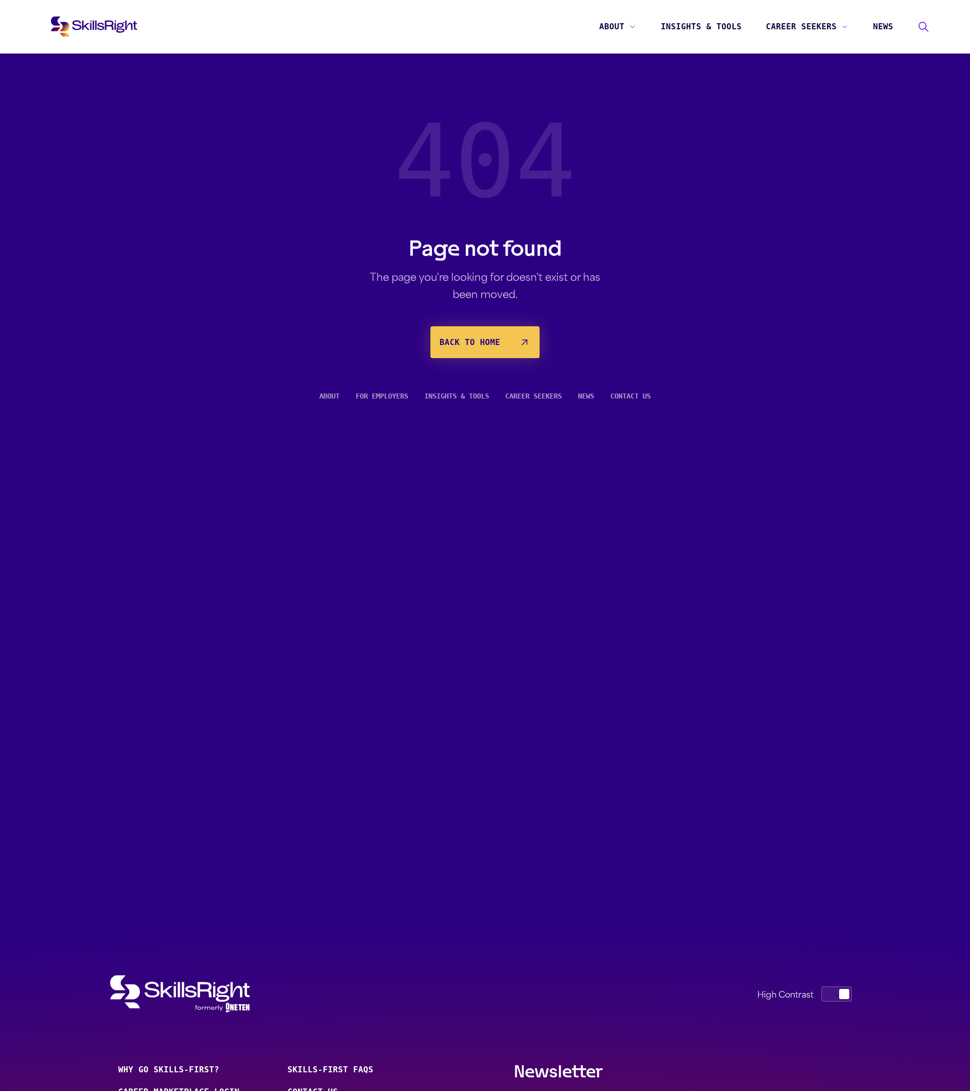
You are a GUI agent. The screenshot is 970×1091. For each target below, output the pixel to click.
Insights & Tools (701, 26)
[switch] (836, 994)
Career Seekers (801, 26)
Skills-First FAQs (330, 1069)
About (611, 26)
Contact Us (630, 396)
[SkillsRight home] (196, 994)
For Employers (382, 396)
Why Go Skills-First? (168, 1069)
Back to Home (470, 342)
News (883, 26)
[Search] (923, 27)
